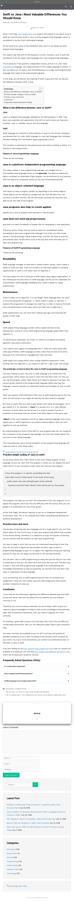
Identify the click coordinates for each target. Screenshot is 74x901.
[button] (66, 7)
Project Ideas (12, 865)
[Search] (35, 784)
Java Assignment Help (26, 34)
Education (10, 689)
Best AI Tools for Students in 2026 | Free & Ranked (28, 823)
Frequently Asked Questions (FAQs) (18, 102)
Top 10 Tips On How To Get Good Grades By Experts (27, 692)
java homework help (61, 652)
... (37, 718)
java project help (41, 652)
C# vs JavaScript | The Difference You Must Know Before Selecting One (36, 695)
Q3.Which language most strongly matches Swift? (20, 681)
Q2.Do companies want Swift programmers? (18, 674)
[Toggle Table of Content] (39, 88)
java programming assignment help (38, 649)
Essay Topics (12, 853)
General (10, 857)
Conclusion (8, 100)
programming (8, 67)
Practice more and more (14, 97)
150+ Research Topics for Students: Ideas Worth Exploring (31, 819)
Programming (20, 689)
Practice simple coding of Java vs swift (20, 94)
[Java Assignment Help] (7, 7)
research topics (13, 869)
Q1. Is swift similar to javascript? (14, 666)
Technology (11, 873)
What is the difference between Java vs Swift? (23, 92)
